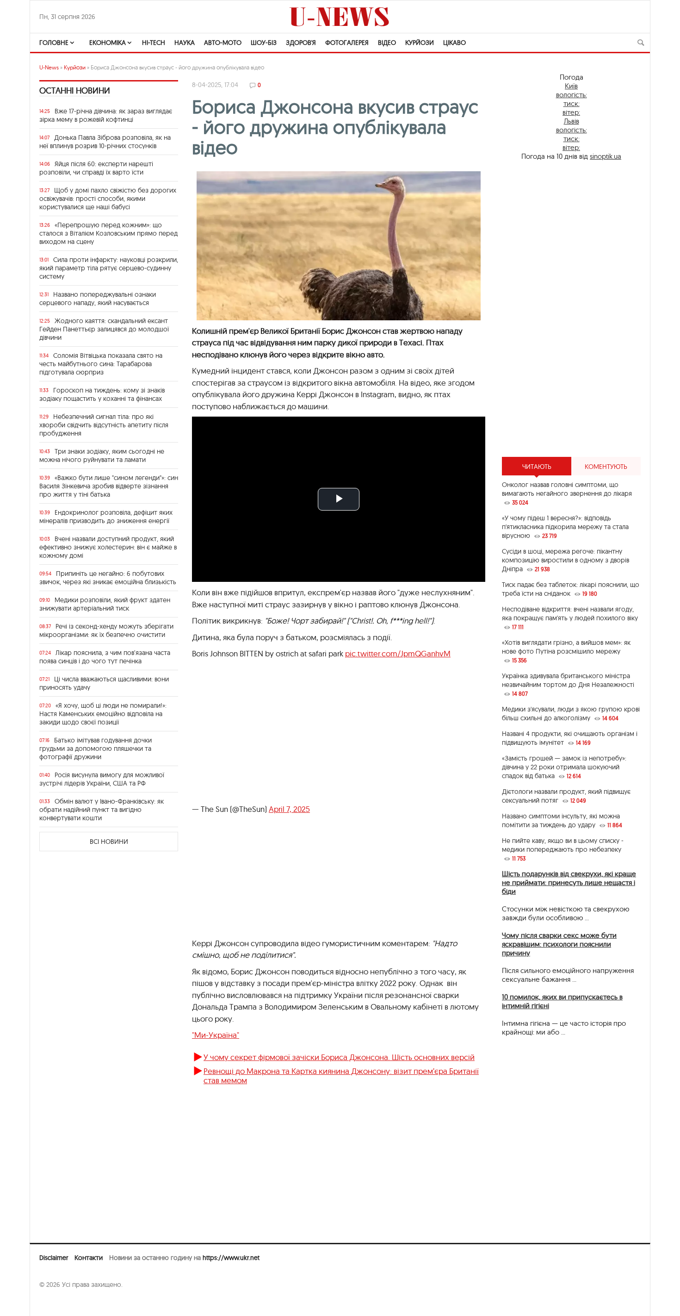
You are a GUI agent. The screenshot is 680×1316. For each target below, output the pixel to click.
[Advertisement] (571, 309)
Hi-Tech (153, 42)
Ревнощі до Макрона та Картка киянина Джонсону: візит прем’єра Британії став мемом (341, 1075)
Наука (184, 42)
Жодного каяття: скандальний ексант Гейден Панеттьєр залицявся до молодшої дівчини (104, 329)
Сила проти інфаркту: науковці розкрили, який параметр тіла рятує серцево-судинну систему (108, 268)
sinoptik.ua (605, 156)
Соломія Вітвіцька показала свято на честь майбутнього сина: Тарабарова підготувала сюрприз (100, 363)
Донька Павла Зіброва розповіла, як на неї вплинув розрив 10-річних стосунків (105, 141)
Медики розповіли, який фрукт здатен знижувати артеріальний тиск (104, 604)
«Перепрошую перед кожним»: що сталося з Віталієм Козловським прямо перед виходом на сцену (108, 233)
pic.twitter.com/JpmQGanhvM (398, 653)
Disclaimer (53, 1258)
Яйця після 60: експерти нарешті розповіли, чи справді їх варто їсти (96, 168)
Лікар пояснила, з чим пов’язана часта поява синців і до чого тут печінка (104, 657)
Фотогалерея (347, 42)
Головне (53, 42)
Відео (387, 42)
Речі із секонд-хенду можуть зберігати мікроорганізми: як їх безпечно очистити (106, 630)
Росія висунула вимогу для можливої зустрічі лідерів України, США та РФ (101, 779)
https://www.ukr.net (231, 1258)
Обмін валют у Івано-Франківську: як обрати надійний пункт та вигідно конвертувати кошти (101, 809)
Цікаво (454, 42)
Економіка (107, 42)
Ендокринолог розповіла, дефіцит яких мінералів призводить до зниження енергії (106, 516)
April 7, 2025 (289, 809)
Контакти (88, 1258)
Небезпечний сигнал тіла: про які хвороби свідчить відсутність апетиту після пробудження (103, 424)
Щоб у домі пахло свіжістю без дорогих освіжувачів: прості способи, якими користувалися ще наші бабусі (107, 198)
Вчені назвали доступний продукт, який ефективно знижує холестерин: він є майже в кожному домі (108, 547)
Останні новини (74, 90)
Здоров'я (301, 42)
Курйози (419, 42)
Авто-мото (222, 42)
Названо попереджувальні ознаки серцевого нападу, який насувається (97, 298)
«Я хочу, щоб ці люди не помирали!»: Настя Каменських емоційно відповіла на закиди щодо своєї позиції (103, 713)
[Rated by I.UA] (59, 1302)
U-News (49, 67)
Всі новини (109, 841)
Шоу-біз (264, 42)
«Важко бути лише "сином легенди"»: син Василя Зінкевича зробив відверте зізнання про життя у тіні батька (108, 486)
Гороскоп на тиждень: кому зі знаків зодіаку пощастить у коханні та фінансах (102, 394)
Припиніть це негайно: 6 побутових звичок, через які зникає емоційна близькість (107, 577)
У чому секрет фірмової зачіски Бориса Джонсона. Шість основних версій (339, 1057)
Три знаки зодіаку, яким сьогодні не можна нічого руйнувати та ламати (101, 455)
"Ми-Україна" (215, 1035)
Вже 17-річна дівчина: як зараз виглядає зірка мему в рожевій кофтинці (105, 115)
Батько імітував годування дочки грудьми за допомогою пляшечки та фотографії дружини (95, 748)
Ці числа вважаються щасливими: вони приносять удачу (104, 683)
